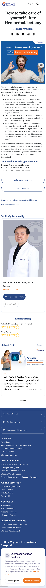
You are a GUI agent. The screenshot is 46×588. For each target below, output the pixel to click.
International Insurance (11, 527)
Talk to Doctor (23, 188)
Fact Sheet (5, 442)
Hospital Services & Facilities (13, 471)
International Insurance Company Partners (19, 477)
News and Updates (9, 455)
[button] (21, 400)
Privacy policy (13, 581)
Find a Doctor (7, 489)
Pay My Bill (5, 496)
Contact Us (5, 505)
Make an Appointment (23, 180)
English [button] (30, 4)
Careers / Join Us (8, 515)
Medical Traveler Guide (11, 474)
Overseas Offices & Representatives (16, 445)
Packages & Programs (10, 467)
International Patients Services (14, 524)
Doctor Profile (11, 304)
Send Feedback (7, 509)
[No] (43, 549)
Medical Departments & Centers (14, 464)
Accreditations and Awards (12, 448)
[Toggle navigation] (43, 4)
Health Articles (8, 374)
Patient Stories (7, 452)
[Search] (37, 4)
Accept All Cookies (32, 581)
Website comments (9, 512)
